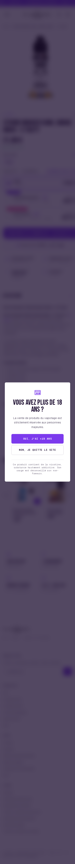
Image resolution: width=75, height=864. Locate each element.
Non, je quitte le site (37, 450)
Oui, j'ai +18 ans (37, 438)
